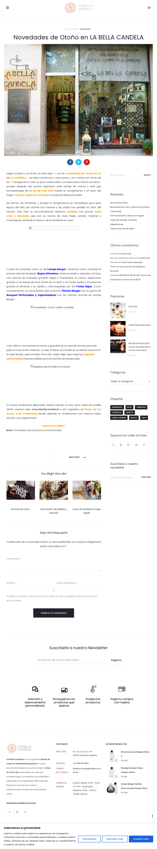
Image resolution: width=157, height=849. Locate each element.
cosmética (116, 412)
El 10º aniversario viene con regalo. (127, 215)
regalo (134, 417)
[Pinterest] (136, 445)
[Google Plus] (129, 445)
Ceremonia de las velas (122, 228)
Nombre (11, 582)
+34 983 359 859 (81, 763)
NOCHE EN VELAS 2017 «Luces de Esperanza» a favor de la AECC (140, 347)
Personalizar (89, 839)
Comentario (13, 558)
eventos (129, 412)
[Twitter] (121, 445)
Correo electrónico (67, 582)
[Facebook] (113, 445)
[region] (78, 836)
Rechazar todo (115, 839)
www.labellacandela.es (45, 409)
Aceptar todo (141, 839)
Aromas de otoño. (20, 509)
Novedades (85, 29)
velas (144, 417)
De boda (126, 253)
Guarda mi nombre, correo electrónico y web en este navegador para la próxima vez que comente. (52, 598)
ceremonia (141, 407)
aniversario (117, 407)
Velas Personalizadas (132, 262)
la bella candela (119, 417)
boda (129, 407)
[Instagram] (144, 445)
